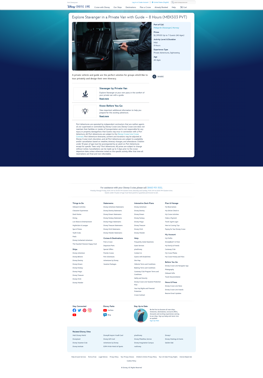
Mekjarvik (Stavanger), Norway (166, 28)
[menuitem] (152, 2)
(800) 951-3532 (154, 187)
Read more (104, 99)
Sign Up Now (154, 321)
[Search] (172, 2)
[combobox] (183, 2)
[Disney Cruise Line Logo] (78, 7)
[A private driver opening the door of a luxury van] (112, 46)
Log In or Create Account (140, 2)
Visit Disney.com (72, 2)
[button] (183, 7)
